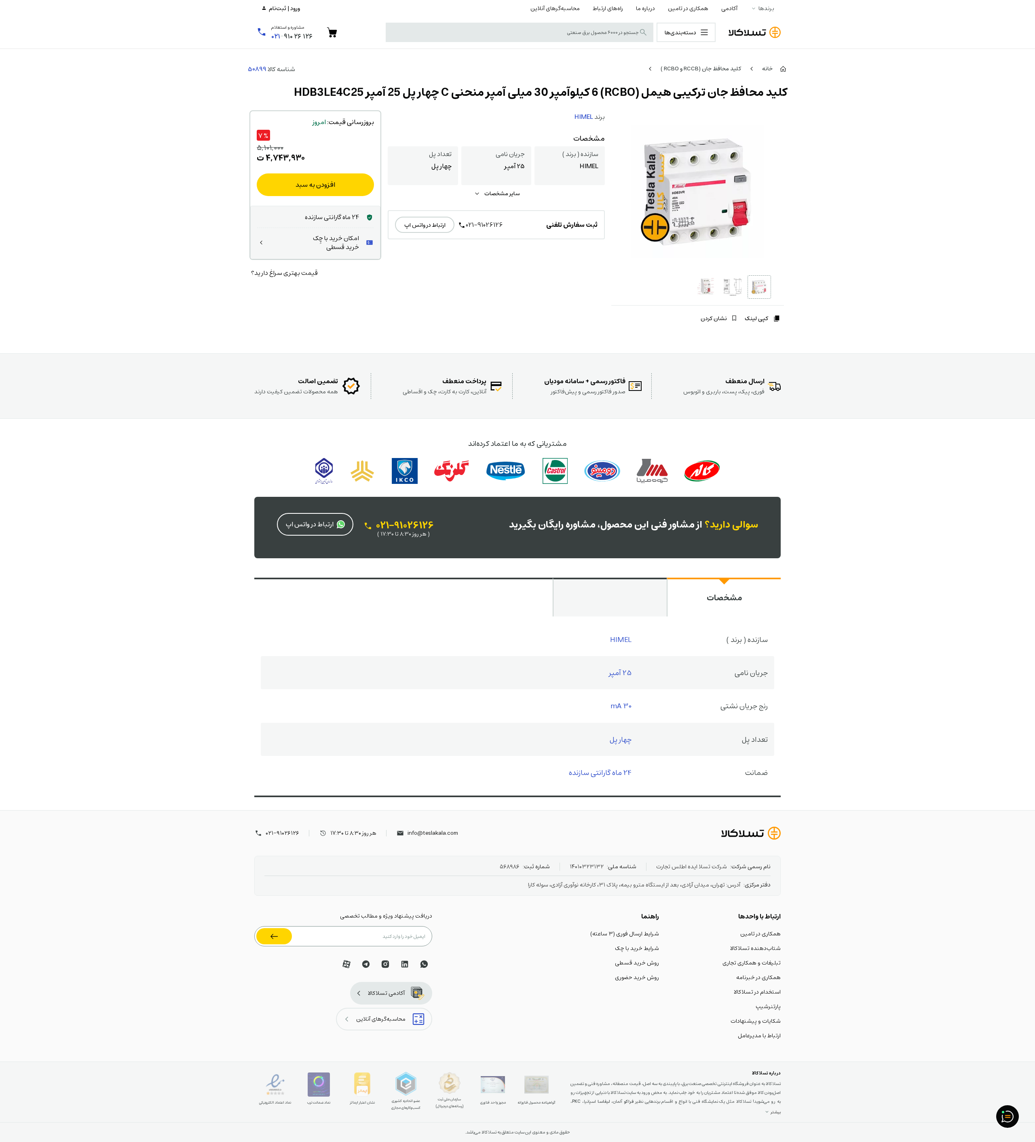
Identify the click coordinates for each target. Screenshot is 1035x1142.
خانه (767, 68)
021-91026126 (484, 224)
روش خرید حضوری (637, 977)
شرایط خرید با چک (637, 948)
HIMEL (584, 116)
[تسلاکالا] (751, 833)
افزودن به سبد (315, 184)
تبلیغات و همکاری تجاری (751, 962)
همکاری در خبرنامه (758, 977)
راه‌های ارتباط (608, 8)
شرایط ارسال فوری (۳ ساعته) (624, 933)
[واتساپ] (424, 964)
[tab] (724, 597)
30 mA (621, 705)
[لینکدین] (405, 964)
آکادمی (729, 8)
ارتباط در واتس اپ (425, 225)
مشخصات (724, 597)
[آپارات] (346, 964)
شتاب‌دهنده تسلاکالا (755, 948)
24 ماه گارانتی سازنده (600, 772)
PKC (576, 1101)
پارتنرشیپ (768, 1006)
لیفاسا (604, 1101)
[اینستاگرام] (385, 964)
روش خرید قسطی (637, 962)
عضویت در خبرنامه (274, 936)
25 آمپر (620, 672)
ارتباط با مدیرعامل (759, 1035)
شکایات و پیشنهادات (756, 1020)
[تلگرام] (366, 964)
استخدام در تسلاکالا (757, 991)
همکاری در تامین (688, 8)
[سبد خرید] (332, 32)
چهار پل (621, 739)
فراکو (629, 1101)
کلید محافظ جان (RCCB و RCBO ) (701, 68)
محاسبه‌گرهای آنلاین (555, 8)
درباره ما (645, 8)
